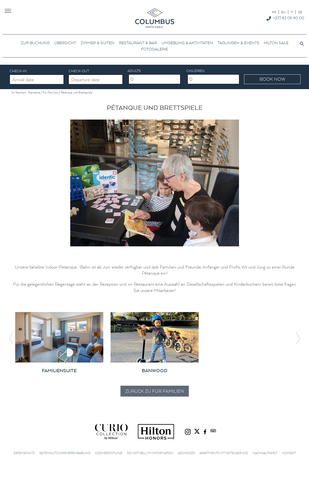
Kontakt (289, 453)
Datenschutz (24, 453)
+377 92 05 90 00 (288, 18)
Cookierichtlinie (108, 453)
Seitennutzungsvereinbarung (64, 453)
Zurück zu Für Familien (154, 391)
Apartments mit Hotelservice (223, 453)
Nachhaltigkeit (265, 453)
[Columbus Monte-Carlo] (155, 17)
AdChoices (186, 453)
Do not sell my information (150, 453)
